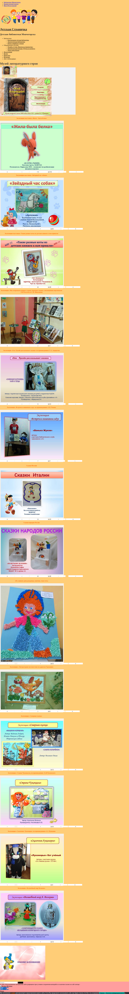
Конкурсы (7, 55)
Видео (6, 54)
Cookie (13, 993)
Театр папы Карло (13, 50)
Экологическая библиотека (16, 42)
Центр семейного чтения (16, 43)
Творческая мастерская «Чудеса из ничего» (21, 48)
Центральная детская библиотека (18, 40)
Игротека (7, 57)
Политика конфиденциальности (115, 993)
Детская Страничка (13, 29)
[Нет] (125, 993)
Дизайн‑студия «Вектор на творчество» (20, 47)
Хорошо (102, 993)
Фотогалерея (8, 52)
